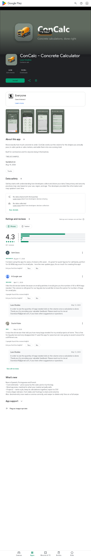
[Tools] (10, 171)
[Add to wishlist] (36, 80)
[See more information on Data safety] (21, 179)
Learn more (19, 103)
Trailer (45, 32)
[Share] (29, 80)
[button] (12, 121)
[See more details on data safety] (13, 210)
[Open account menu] (87, 3)
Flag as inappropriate (16, 408)
